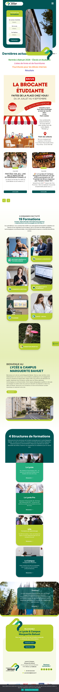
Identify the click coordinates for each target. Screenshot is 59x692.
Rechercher (14, 40)
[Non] (56, 688)
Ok (22, 689)
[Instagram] (44, 669)
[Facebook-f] (42, 669)
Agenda (56, 343)
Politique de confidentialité (31, 689)
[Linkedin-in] (46, 669)
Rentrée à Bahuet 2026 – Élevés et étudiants (29, 60)
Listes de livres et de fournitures (29, 63)
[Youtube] (51, 669)
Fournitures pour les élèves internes (29, 67)
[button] (52, 3)
